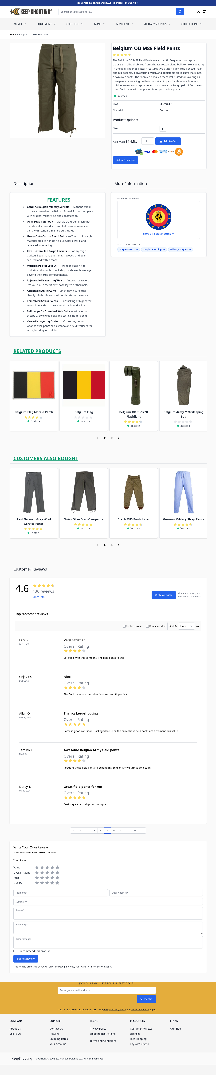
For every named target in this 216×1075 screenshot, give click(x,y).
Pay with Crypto (139, 1044)
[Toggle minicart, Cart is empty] (204, 11)
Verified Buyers (134, 625)
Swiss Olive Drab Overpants (83, 519)
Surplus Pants (127, 249)
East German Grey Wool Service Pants (34, 521)
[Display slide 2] (111, 437)
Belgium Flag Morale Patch (34, 412)
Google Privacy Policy (70, 966)
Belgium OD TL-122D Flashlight (133, 414)
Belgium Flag (84, 412)
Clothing (72, 24)
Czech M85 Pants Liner (134, 519)
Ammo (17, 24)
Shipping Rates (59, 1039)
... (127, 830)
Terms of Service (96, 966)
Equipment (44, 24)
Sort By (173, 625)
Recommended (157, 625)
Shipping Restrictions (103, 1033)
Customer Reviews (141, 1028)
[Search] (180, 11)
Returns (54, 1033)
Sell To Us (15, 1033)
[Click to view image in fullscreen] (57, 90)
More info (39, 597)
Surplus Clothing (152, 249)
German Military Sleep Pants (183, 519)
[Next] (142, 830)
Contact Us (56, 1028)
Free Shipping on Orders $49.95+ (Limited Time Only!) (107, 2)
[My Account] (198, 11)
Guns (97, 24)
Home (13, 34)
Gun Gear (122, 24)
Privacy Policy (98, 1028)
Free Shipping (138, 1039)
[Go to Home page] (31, 11)
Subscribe (146, 999)
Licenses (135, 1033)
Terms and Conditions (103, 1041)
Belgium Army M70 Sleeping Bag (184, 414)
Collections (189, 24)
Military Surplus (155, 24)
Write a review (163, 595)
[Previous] (73, 830)
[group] (122, 55)
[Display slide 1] (104, 437)
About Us (15, 1028)
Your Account (58, 1044)
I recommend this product (34, 951)
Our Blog (175, 1028)
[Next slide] (118, 437)
